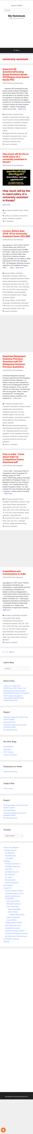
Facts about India (9, 618)
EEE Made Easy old (12, 872)
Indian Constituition (13, 917)
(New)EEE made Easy (12, 866)
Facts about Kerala (13, 901)
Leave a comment (11, 144)
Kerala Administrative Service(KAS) (15, 281)
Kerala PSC (7, 888)
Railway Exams (10, 880)
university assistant (17, 139)
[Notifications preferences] (3, 1130)
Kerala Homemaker (11, 883)
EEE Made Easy (10, 856)
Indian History (8, 788)
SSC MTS (12, 289)
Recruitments (8, 885)
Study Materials (20, 125)
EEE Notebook (9, 747)
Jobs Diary (7, 749)
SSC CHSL (14, 287)
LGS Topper (9, 858)
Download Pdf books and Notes (16, 933)
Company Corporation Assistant (14, 117)
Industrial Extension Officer (19, 278)
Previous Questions (10, 755)
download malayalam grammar (15, 425)
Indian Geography (14, 909)
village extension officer (18, 523)
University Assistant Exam (14, 114)
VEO (23, 308)
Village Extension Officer (13, 923)
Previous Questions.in (12, 864)
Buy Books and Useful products (16, 936)
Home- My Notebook (11, 847)
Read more (22, 109)
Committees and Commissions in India (14, 572)
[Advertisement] (16, 35)
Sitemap (6, 941)
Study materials (8, 125)
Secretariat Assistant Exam (12, 136)
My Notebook (16, 15)
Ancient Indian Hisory (17, 915)
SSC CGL (21, 284)
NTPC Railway (9, 752)
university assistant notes (12, 141)
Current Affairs (10, 273)
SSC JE (5, 289)
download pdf (15, 303)
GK (26, 133)
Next (11, 652)
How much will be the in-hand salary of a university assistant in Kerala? (16, 158)
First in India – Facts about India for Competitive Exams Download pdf (13, 458)
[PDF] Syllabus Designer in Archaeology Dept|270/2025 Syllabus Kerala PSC (13, 698)
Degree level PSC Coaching (14, 133)
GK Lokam (8, 877)
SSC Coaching (24, 287)
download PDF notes (20, 428)
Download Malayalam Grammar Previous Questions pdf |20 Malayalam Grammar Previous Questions (14, 361)
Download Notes (9, 722)
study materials (15, 433)
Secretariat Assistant (20, 122)
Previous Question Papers (14, 891)
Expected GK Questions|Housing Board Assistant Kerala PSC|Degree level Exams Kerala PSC (16, 74)
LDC (12, 306)
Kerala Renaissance (10, 771)
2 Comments (9, 221)
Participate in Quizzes (11, 939)
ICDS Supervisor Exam (13, 925)
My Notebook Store (10, 730)
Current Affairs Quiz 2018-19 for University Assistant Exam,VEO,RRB (16, 234)
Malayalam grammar (10, 412)
